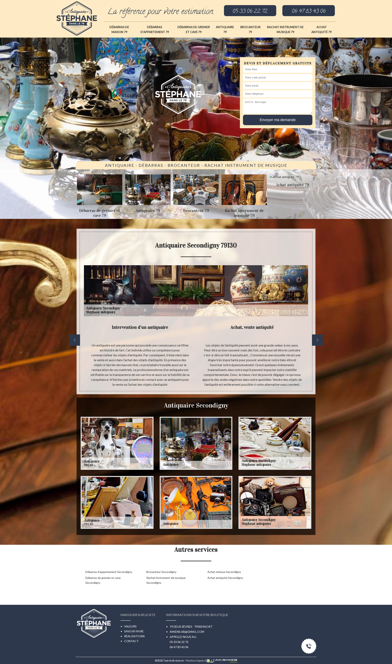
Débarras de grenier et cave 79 (193, 29)
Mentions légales (195, 660)
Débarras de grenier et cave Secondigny (103, 580)
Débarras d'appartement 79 (154, 29)
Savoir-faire (134, 631)
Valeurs (130, 626)
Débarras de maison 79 (119, 29)
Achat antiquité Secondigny (225, 577)
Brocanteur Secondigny (161, 572)
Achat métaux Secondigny (224, 572)
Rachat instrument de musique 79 (285, 29)
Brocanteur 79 (250, 29)
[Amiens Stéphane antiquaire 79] (77, 17)
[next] (317, 340)
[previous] (74, 340)
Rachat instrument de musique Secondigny (166, 580)
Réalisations (134, 636)
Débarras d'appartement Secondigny (108, 572)
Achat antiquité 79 (321, 29)
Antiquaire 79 (225, 29)
